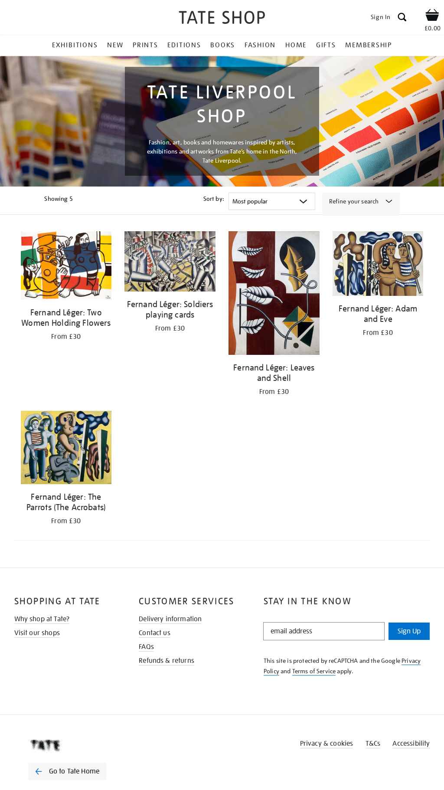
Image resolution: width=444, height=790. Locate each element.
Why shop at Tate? (42, 619)
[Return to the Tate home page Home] (222, 19)
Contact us (154, 633)
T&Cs (373, 743)
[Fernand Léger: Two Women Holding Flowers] (66, 267)
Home (296, 45)
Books (222, 45)
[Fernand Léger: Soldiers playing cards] (169, 263)
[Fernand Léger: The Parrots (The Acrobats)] (66, 449)
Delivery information (170, 619)
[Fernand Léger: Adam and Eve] (378, 265)
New (115, 45)
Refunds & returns (166, 660)
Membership (368, 45)
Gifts (326, 45)
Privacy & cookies (326, 743)
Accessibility (411, 743)
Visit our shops (37, 633)
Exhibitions (75, 45)
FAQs (146, 646)
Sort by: (213, 199)
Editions (184, 45)
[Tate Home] (73, 745)
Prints (145, 45)
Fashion (260, 45)
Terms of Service (314, 671)
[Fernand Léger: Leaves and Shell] (274, 294)
